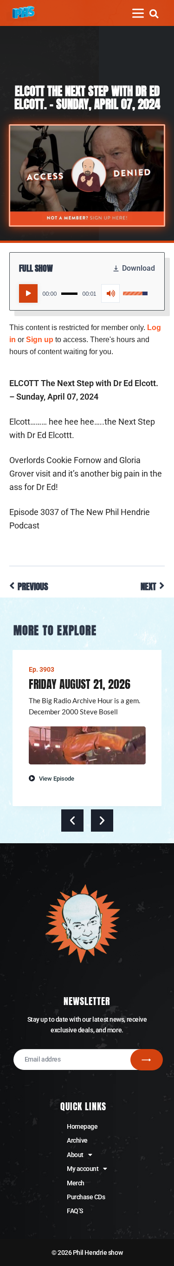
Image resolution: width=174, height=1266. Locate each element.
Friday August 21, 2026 (79, 684)
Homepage (82, 1126)
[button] (154, 14)
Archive (77, 1140)
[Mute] (110, 293)
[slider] (69, 294)
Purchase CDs (86, 1197)
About (75, 1154)
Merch (75, 1183)
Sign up (39, 340)
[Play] (28, 293)
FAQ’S (75, 1211)
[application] (83, 293)
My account (83, 1168)
